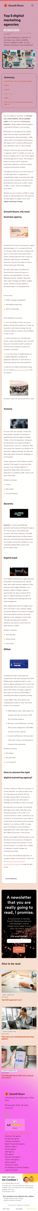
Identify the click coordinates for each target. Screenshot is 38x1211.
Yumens (6, 85)
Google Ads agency (12, 1139)
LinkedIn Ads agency (12, 1141)
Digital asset (8, 94)
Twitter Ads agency (12, 1159)
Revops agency (10, 1149)
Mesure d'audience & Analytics (12, 1200)
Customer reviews (11, 1165)
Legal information (11, 1170)
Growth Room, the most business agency (18, 81)
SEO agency (9, 1154)
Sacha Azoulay (18, 33)
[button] (32, 5)
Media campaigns (8, 995)
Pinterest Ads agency (12, 1157)
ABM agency (9, 1152)
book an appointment (22, 370)
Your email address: (19, 936)
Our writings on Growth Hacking (17, 1167)
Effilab (6, 98)
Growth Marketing (11, 30)
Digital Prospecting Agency (15, 1144)
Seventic (7, 89)
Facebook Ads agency (13, 1136)
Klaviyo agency (10, 1162)
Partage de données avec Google (13, 1198)
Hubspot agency (11, 1146)
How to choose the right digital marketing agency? (18, 103)
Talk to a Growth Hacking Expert (17, 1133)
